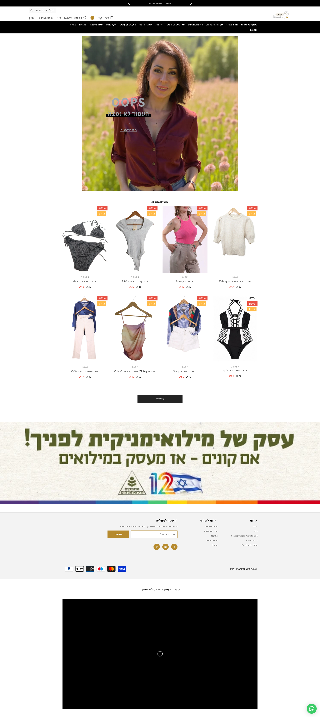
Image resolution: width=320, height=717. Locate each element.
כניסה (49, 18)
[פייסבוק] (174, 547)
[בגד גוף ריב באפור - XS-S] (135, 239)
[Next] (191, 3)
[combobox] (45, 10)
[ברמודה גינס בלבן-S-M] (185, 329)
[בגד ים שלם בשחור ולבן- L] (235, 329)
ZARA (185, 367)
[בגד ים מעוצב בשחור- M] (85, 239)
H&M (235, 277)
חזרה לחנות (128, 130)
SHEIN (185, 277)
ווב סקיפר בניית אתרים (239, 569)
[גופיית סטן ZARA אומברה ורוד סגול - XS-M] (135, 329)
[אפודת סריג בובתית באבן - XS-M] (235, 239)
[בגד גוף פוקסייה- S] (185, 239)
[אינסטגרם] (165, 547)
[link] (157, 547)
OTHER (135, 277)
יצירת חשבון (36, 18)
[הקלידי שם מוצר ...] (42, 10)
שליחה (118, 534)
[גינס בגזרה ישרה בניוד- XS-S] (85, 329)
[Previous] (129, 3)
